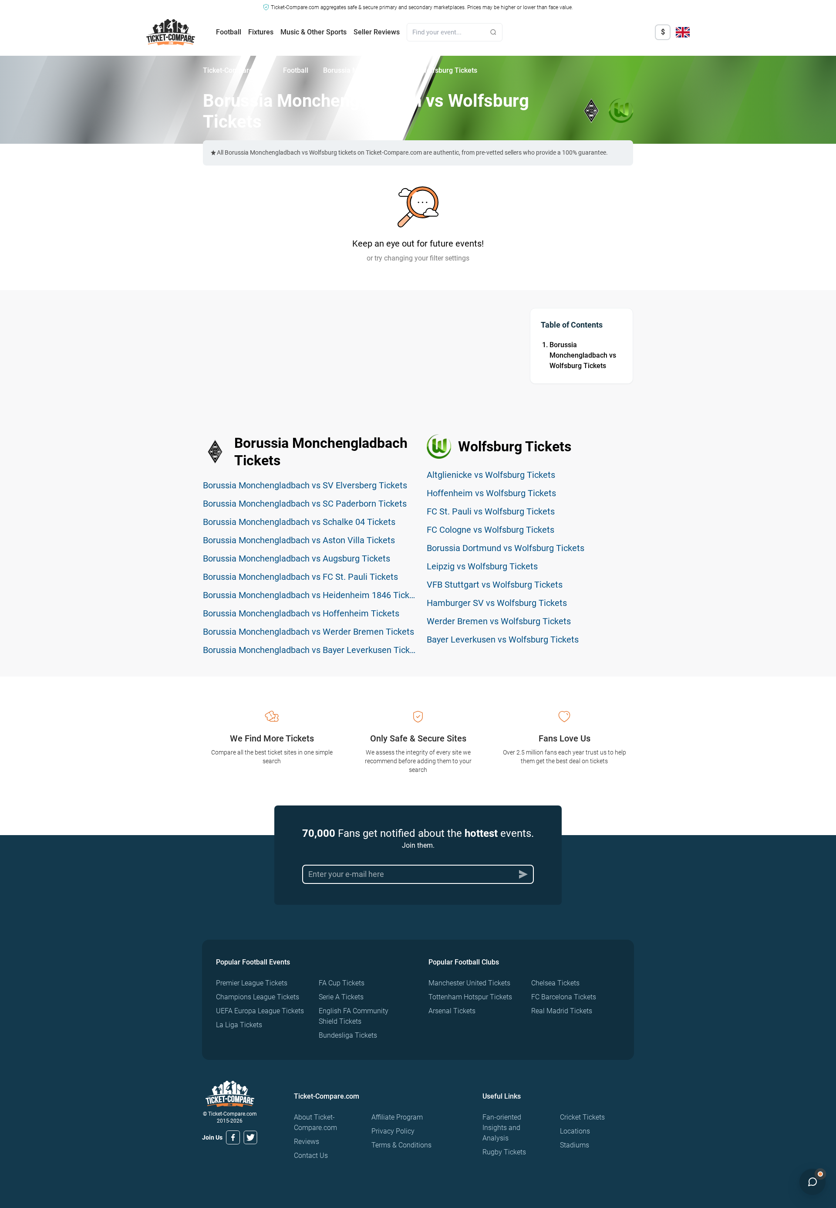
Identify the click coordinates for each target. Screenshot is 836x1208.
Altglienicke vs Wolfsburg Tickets (491, 475)
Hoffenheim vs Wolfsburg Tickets (491, 493)
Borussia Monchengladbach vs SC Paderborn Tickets (305, 503)
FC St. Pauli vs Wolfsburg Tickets (491, 511)
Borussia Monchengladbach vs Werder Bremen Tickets (308, 631)
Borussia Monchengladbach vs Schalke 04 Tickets (299, 522)
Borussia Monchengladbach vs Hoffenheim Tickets (301, 613)
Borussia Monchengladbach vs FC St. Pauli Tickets (300, 577)
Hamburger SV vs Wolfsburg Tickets (497, 603)
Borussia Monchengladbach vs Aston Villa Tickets (299, 540)
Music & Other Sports (313, 32)
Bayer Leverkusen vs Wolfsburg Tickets (503, 639)
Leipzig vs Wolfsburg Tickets (482, 566)
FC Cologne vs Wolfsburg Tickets (490, 529)
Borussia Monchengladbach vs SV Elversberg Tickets (305, 485)
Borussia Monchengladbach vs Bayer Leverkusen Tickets (312, 650)
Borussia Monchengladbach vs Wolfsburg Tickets (582, 355)
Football (228, 32)
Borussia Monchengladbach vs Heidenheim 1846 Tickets (312, 595)
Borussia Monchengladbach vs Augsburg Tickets (296, 558)
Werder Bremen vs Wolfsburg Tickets (499, 621)
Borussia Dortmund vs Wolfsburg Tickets (505, 548)
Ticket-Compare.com (235, 70)
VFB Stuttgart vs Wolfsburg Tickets (495, 584)
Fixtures (260, 32)
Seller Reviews (377, 32)
